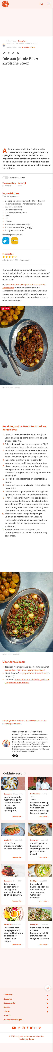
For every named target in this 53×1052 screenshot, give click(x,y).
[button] (46, 995)
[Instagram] (13, 755)
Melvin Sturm (11, 41)
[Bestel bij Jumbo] (14, 240)
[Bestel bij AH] (5, 240)
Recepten (22, 41)
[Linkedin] (16, 755)
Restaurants (9, 1003)
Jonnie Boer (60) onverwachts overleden (25, 670)
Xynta (31, 1039)
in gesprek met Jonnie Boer (33, 673)
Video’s (7, 1015)
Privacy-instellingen (13, 1019)
